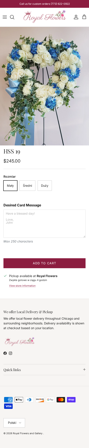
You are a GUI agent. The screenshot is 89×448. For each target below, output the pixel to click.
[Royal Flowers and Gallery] (44, 17)
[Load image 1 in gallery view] (44, 86)
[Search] (14, 17)
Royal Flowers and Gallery (28, 433)
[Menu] (5, 17)
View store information (22, 285)
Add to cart (44, 263)
